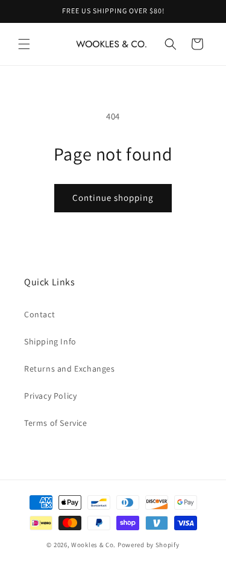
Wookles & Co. (93, 544)
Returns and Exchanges (69, 368)
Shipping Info (50, 341)
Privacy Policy (50, 395)
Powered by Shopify (149, 544)
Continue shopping (113, 197)
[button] (24, 44)
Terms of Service (55, 422)
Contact (39, 314)
